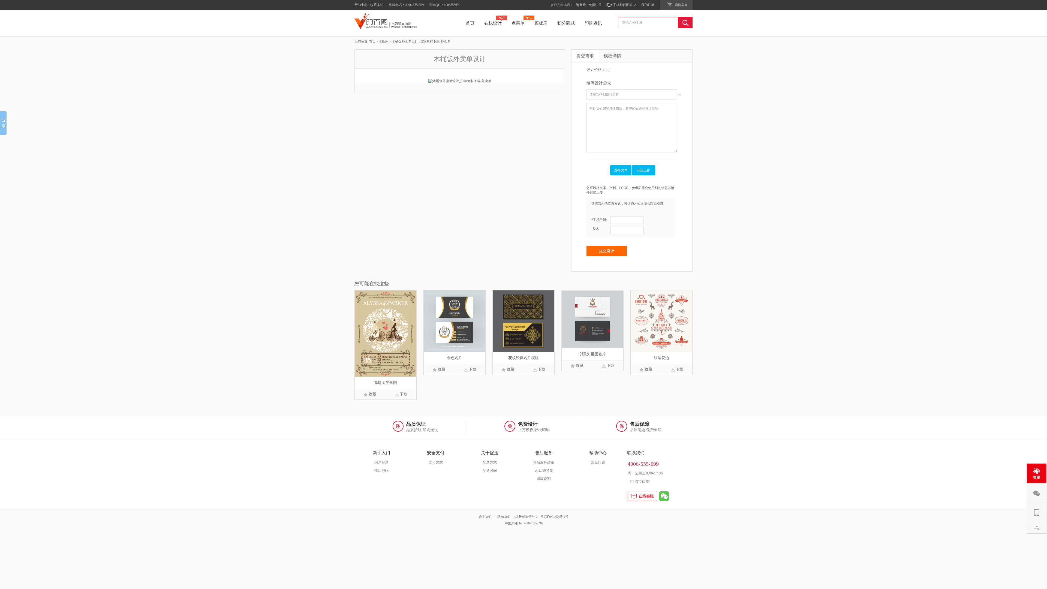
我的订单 (647, 5)
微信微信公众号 (1036, 493)
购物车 (681, 5)
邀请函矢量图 (385, 383)
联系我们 (503, 516)
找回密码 (381, 470)
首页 (470, 23)
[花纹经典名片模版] (523, 321)
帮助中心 (361, 5)
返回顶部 (1036, 528)
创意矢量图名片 (592, 354)
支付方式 (436, 462)
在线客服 (1036, 473)
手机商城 (1036, 512)
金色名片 (454, 358)
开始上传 (643, 170)
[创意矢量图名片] (592, 319)
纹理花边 (661, 358)
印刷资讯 (593, 23)
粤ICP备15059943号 (554, 516)
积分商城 (566, 23)
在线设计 (493, 23)
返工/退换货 (543, 470)
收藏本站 (376, 5)
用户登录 (381, 462)
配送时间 (490, 470)
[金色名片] (454, 321)
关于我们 (485, 516)
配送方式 (490, 462)
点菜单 (518, 23)
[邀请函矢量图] (385, 333)
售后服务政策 (543, 462)
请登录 (581, 5)
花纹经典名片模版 (523, 358)
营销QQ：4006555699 (444, 5)
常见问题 (598, 462)
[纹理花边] (661, 321)
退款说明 (544, 479)
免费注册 (595, 5)
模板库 (540, 23)
